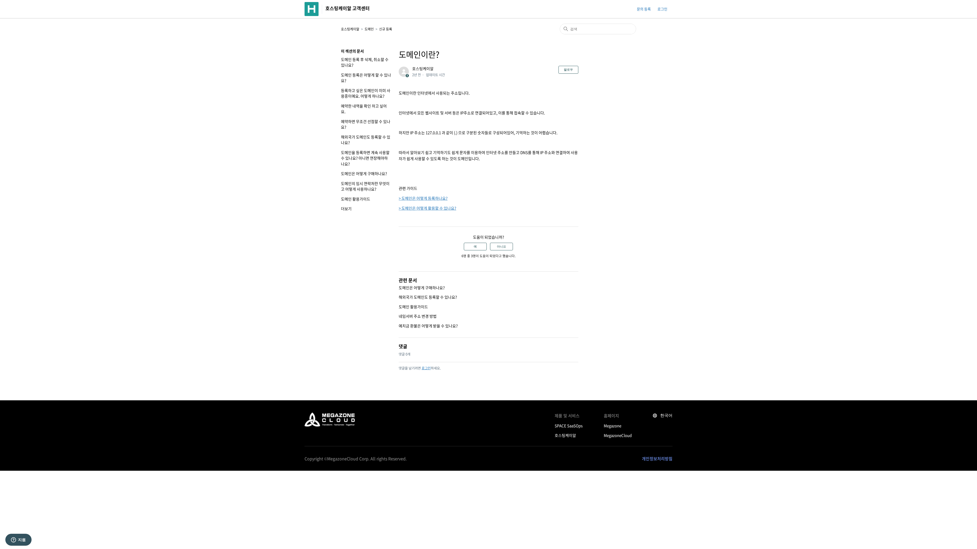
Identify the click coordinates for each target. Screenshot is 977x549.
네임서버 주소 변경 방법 (418, 316)
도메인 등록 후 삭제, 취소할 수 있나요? (365, 62)
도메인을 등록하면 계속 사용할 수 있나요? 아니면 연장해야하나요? (365, 158)
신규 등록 (385, 28)
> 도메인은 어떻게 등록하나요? (423, 198)
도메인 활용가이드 (355, 199)
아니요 (501, 246)
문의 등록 (644, 8)
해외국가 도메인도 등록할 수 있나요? (365, 140)
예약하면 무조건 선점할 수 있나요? (365, 124)
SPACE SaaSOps (569, 426)
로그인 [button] (662, 8)
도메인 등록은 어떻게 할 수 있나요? (366, 78)
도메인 (369, 28)
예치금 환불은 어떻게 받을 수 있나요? (428, 326)
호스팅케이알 (350, 28)
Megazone (612, 426)
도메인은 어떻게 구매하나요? (364, 173)
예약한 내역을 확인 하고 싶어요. (364, 109)
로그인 (426, 367)
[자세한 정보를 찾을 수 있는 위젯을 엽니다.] (18, 540)
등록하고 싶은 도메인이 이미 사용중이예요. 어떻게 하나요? (365, 93)
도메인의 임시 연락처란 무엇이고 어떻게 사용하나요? (365, 186)
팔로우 (568, 69)
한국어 (666, 415)
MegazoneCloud (618, 435)
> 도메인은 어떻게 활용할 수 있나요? (427, 208)
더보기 (346, 208)
